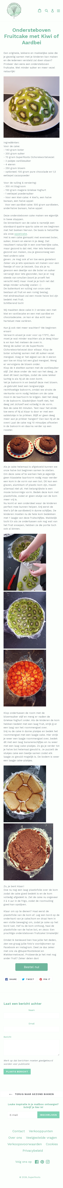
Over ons (15, 1138)
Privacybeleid (33, 1150)
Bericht (7, 1037)
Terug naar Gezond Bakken (34, 1094)
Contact (18, 1131)
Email (32, 1023)
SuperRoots (34, 1177)
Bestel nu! (31, 967)
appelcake (20, 233)
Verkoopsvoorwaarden (24, 1144)
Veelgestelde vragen (41, 1138)
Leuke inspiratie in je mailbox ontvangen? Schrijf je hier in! (33, 1106)
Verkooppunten (41, 1131)
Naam (31, 1010)
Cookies (52, 1144)
